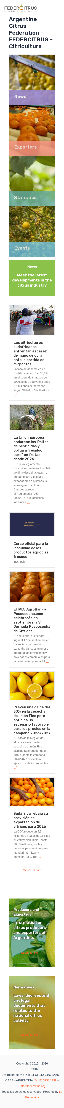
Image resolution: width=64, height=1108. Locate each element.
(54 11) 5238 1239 (45, 1080)
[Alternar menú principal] (57, 7)
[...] (15, 394)
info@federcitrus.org (32, 1086)
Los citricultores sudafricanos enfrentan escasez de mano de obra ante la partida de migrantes (30, 353)
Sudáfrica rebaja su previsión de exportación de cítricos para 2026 (31, 819)
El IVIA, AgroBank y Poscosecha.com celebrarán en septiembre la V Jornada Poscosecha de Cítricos (32, 620)
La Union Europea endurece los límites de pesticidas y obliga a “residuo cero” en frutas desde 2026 (31, 448)
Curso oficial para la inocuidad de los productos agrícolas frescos (31, 550)
